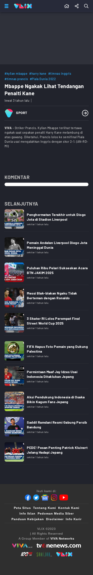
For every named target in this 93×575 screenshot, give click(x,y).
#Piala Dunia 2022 (43, 79)
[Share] (77, 6)
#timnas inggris (59, 73)
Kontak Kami (68, 508)
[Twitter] (36, 497)
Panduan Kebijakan (27, 519)
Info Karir (74, 519)
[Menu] (5, 6)
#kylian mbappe (16, 73)
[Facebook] (28, 497)
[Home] (23, 6)
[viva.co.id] (22, 545)
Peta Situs (22, 508)
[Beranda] (66, 6)
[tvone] (59, 545)
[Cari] (87, 6)
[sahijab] (44, 554)
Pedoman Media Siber (56, 513)
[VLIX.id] (64, 554)
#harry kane (37, 73)
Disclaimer (55, 519)
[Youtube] (63, 497)
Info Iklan (27, 513)
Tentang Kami (44, 508)
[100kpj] (26, 554)
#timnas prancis (16, 79)
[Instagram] (54, 497)
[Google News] (45, 497)
